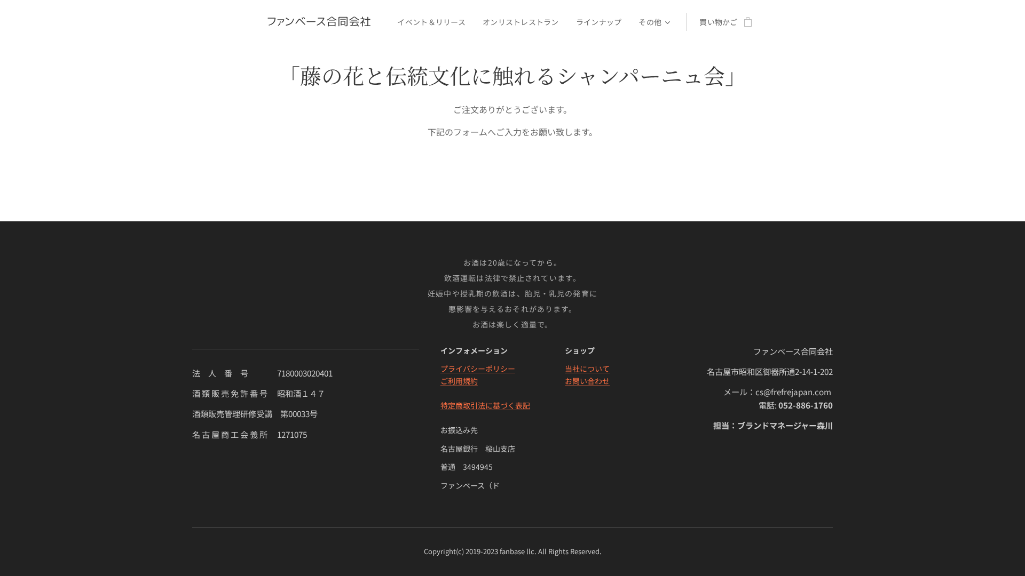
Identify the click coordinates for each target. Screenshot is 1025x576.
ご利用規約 (459, 380)
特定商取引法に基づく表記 (485, 405)
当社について (587, 368)
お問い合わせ (587, 380)
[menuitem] (434, 22)
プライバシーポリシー (477, 368)
